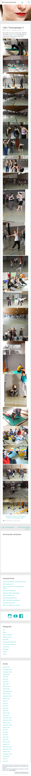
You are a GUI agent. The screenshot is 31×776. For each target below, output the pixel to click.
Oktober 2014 (6, 722)
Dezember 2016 (7, 669)
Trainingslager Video (18, 518)
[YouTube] (15, 616)
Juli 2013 (5, 758)
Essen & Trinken (7, 634)
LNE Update (8, 516)
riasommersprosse (18, 30)
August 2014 (6, 727)
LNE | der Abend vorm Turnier (11, 605)
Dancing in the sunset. (9, 602)
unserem (13, 34)
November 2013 (7, 749)
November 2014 (7, 720)
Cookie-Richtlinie (12, 770)
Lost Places (6, 646)
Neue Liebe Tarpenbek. (9, 590)
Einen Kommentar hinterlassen (12, 520)
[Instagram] (10, 616)
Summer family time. (9, 595)
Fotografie (6, 639)
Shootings (6, 649)
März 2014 (6, 739)
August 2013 (6, 756)
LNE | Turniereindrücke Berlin (11, 600)
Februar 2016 (6, 686)
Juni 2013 (5, 761)
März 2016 (6, 684)
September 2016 (7, 672)
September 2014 (7, 725)
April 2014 (5, 737)
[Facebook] (21, 616)
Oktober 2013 (6, 751)
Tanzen (5, 651)
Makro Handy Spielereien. (10, 598)
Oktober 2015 (6, 693)
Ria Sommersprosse (9, 2)
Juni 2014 (5, 732)
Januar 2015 (6, 715)
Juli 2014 (5, 730)
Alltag (4, 632)
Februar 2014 (6, 742)
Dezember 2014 (7, 717)
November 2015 (7, 691)
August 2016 (6, 674)
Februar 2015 (6, 713)
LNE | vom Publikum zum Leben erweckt (14, 581)
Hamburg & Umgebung (9, 642)
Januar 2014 (6, 744)
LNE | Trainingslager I (7, 527)
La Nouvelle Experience (9, 644)
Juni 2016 (5, 676)
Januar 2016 (6, 689)
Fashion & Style (7, 637)
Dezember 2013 (7, 746)
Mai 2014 (5, 734)
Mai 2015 (5, 705)
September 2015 (7, 696)
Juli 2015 (5, 701)
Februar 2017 (6, 667)
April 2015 (5, 708)
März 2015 (6, 710)
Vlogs (4, 654)
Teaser (15, 516)
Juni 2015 (5, 703)
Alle (4, 630)
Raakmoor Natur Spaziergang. (11, 593)
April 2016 (5, 681)
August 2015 (6, 698)
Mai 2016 (5, 679)
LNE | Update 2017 (8, 584)
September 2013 (7, 754)
